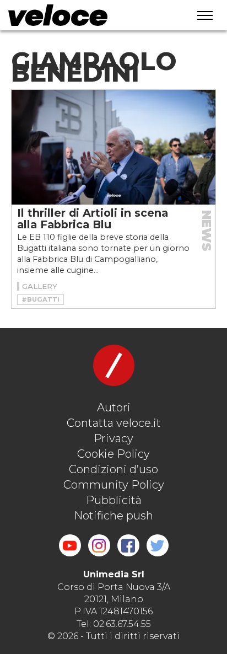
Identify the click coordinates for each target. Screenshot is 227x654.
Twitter (158, 545)
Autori (114, 407)
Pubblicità (114, 500)
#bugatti (40, 299)
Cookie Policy (113, 453)
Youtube (70, 545)
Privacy (113, 438)
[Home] (87, 15)
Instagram (99, 545)
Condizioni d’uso (113, 469)
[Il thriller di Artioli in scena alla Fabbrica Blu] (113, 147)
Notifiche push (113, 515)
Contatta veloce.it (114, 423)
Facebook (128, 545)
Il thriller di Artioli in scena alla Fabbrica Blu (92, 218)
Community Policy (113, 484)
